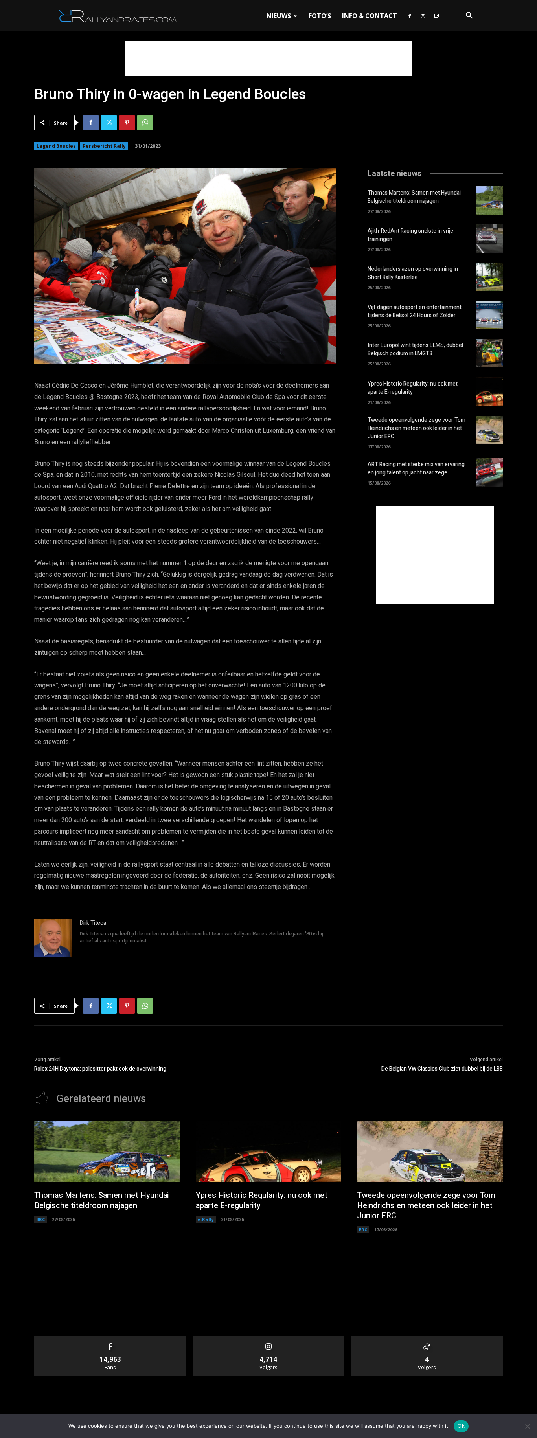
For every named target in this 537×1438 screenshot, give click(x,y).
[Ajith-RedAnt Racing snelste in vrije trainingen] (489, 238)
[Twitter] (109, 122)
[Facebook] (410, 15)
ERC (363, 1229)
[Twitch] (436, 15)
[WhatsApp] (145, 122)
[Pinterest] (127, 122)
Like (110, 1339)
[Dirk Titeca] (53, 938)
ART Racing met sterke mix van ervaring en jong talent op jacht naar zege (416, 468)
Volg (269, 1339)
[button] (469, 16)
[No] (527, 1426)
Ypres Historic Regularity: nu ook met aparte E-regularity (413, 388)
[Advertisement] (268, 58)
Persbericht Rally (104, 146)
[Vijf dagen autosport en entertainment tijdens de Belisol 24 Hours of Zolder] (489, 315)
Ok (461, 1426)
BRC (40, 1219)
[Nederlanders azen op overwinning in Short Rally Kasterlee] (489, 277)
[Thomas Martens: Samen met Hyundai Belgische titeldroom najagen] (489, 200)
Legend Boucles (56, 146)
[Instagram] (423, 15)
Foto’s (320, 15)
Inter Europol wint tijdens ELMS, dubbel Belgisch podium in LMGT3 (415, 349)
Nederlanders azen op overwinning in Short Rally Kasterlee (413, 273)
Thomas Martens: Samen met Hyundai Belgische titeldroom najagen (414, 197)
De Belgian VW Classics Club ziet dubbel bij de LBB (442, 1069)
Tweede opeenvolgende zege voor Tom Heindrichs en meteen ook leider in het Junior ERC (416, 428)
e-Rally (206, 1219)
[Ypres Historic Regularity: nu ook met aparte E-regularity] (489, 391)
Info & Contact (369, 15)
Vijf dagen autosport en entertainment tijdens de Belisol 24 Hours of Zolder (415, 311)
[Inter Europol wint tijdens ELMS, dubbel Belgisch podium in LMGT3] (489, 353)
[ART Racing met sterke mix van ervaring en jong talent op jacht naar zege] (489, 472)
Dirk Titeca (93, 923)
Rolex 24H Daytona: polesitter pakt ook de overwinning (100, 1069)
